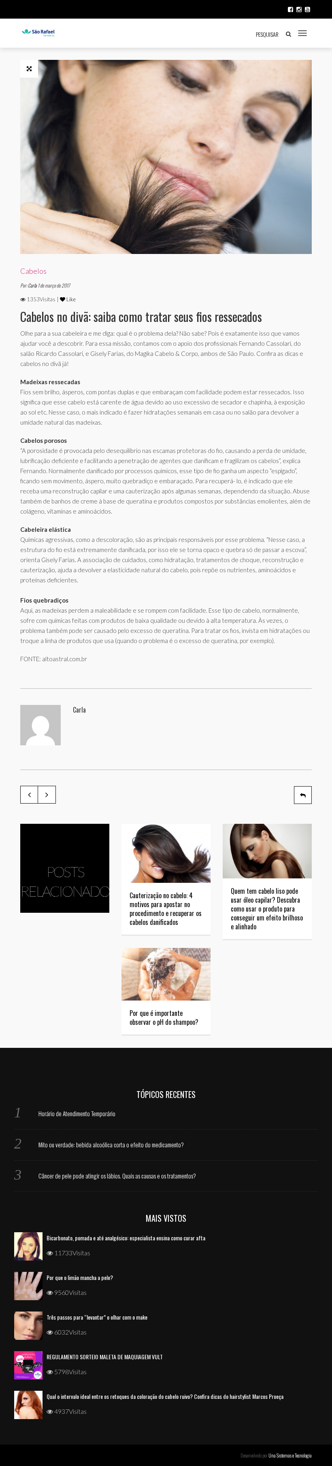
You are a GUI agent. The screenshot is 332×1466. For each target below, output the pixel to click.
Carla (33, 285)
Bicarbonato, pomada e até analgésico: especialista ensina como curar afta (126, 1237)
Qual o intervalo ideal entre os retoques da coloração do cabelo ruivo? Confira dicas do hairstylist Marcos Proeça (165, 1396)
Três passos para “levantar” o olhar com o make (97, 1317)
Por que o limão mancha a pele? (80, 1277)
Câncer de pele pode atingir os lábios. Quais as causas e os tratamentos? (117, 1175)
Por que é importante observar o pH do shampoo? (164, 1017)
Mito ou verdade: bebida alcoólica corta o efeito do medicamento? (111, 1144)
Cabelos (33, 271)
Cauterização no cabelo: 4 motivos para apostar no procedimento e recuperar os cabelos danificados (166, 909)
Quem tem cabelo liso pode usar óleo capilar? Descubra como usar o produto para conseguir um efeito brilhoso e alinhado (267, 908)
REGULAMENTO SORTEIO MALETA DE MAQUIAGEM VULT (105, 1356)
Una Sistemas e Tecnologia (290, 1455)
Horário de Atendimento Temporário (76, 1113)
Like (70, 299)
